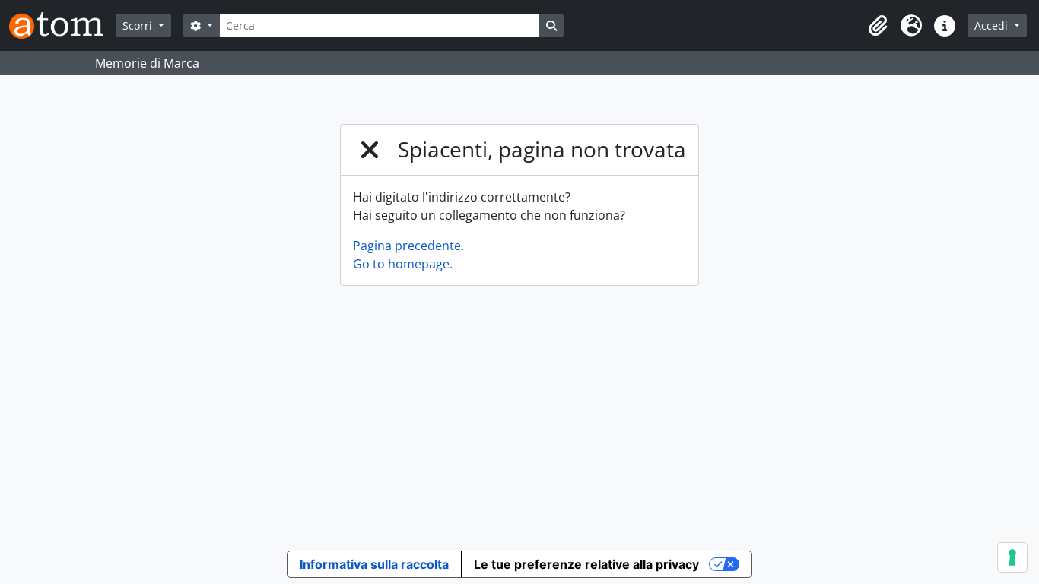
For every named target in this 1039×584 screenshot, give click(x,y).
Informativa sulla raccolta (374, 564)
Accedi (992, 25)
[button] (877, 26)
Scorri (138, 25)
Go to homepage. (403, 264)
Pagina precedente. (408, 245)
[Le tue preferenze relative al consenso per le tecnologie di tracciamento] (1012, 557)
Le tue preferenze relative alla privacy (586, 564)
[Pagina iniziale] (62, 25)
